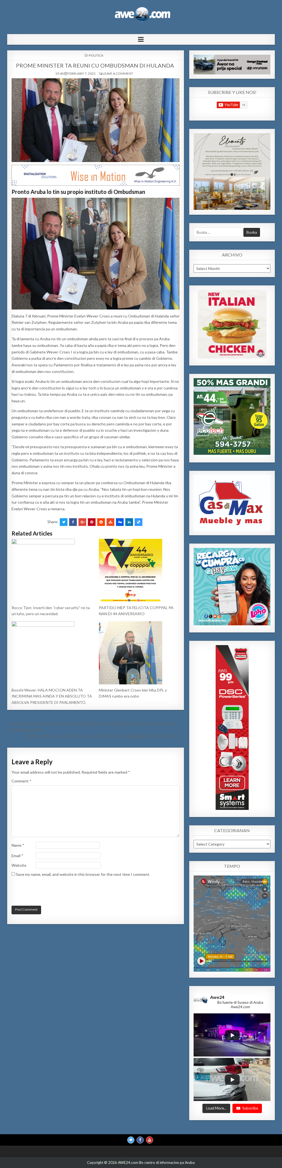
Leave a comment (118, 73)
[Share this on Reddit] (101, 522)
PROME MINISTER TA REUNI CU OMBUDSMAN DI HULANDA (95, 65)
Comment (21, 781)
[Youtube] (149, 1139)
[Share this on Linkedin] (129, 522)
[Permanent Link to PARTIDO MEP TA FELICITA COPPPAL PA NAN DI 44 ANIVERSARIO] (139, 570)
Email (17, 855)
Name (18, 845)
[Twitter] (130, 1139)
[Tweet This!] (63, 522)
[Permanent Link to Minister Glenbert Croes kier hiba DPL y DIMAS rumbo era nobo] (139, 652)
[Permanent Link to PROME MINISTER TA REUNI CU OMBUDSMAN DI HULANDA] (96, 120)
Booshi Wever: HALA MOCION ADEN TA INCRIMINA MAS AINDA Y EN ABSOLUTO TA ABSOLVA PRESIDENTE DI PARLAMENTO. (52, 696)
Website (19, 865)
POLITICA (96, 55)
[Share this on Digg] (120, 522)
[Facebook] (140, 1139)
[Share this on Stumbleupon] (110, 522)
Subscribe (250, 1108)
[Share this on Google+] (82, 522)
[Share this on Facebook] (73, 522)
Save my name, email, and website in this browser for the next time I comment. (83, 874)
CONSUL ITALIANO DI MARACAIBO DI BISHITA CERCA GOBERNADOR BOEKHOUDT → (104, 736)
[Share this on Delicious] (138, 522)
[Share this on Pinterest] (92, 522)
